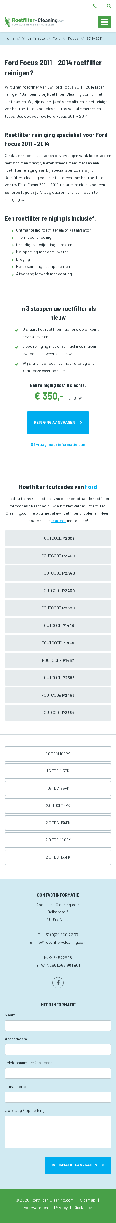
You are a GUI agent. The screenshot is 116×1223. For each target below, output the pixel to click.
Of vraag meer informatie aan (58, 444)
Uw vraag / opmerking (25, 1110)
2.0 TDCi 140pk (58, 839)
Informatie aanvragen (74, 1165)
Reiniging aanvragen (54, 422)
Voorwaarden (36, 1207)
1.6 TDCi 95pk (58, 788)
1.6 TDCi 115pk (58, 771)
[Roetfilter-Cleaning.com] (34, 21)
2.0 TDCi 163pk (58, 857)
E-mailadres (16, 1086)
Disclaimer (83, 1207)
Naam (10, 1014)
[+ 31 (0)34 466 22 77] (95, 6)
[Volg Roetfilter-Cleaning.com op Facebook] (58, 982)
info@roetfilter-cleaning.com (61, 942)
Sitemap (87, 1199)
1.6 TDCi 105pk (58, 754)
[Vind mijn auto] (109, 6)
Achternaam (16, 1038)
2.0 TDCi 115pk (58, 805)
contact (58, 520)
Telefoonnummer (29, 1062)
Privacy (61, 1207)
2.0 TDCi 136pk (58, 822)
